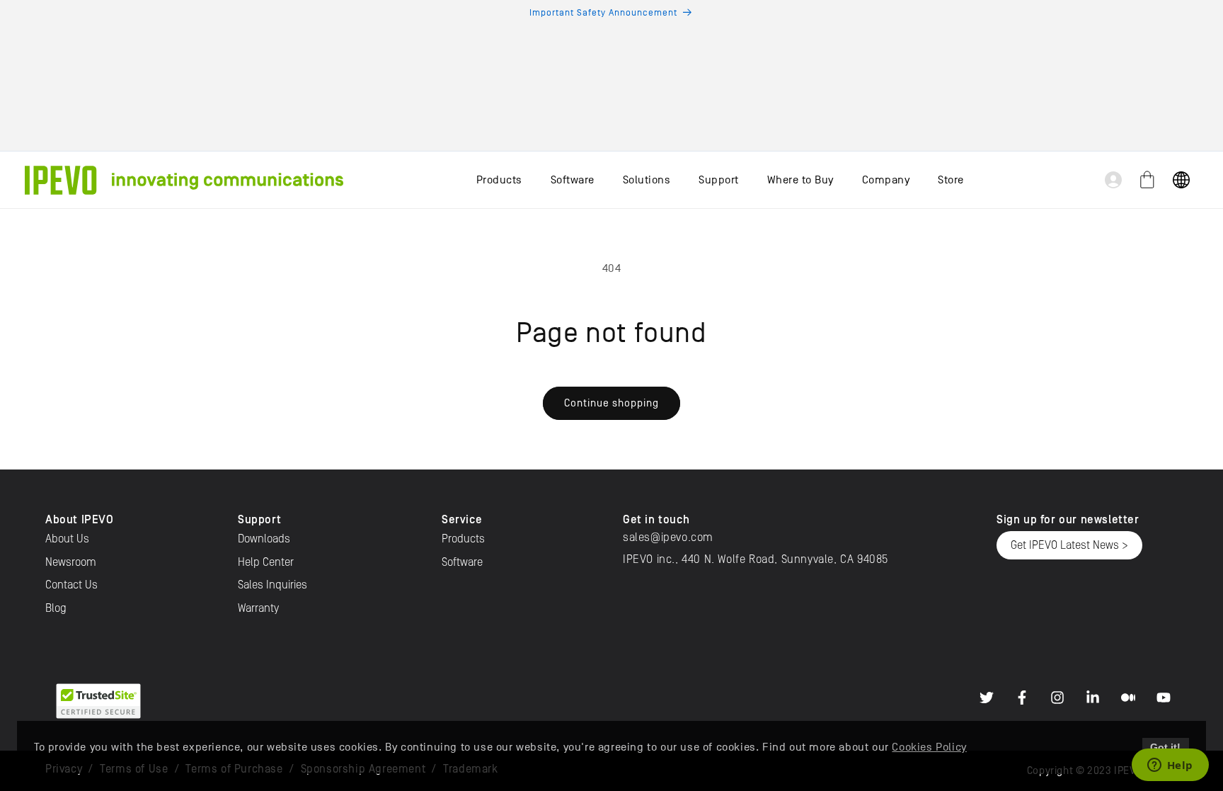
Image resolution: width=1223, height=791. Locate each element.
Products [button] (499, 179)
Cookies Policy (929, 747)
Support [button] (719, 179)
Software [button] (573, 179)
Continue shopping (611, 403)
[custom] (986, 697)
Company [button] (886, 179)
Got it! (1165, 747)
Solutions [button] (647, 179)
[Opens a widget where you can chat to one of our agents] (1170, 766)
